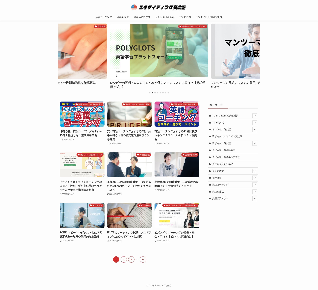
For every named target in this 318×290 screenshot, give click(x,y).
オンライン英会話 (221, 129)
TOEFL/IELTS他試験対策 (225, 115)
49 (143, 259)
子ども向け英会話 (221, 143)
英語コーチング (220, 184)
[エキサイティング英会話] (159, 7)
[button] (149, 92)
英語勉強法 (218, 191)
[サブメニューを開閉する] (254, 115)
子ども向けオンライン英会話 (227, 136)
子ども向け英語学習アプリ (226, 157)
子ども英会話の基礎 (222, 164)
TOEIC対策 (218, 122)
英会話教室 (218, 171)
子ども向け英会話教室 (223, 150)
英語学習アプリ (220, 198)
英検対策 (216, 178)
